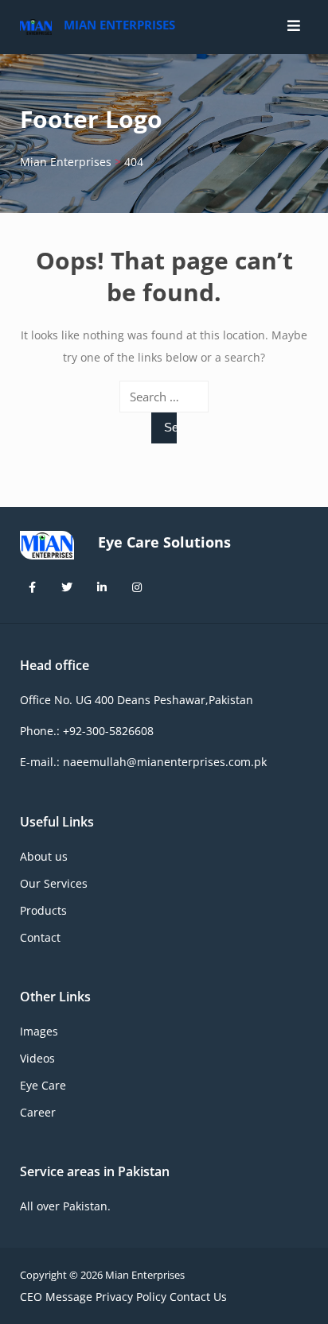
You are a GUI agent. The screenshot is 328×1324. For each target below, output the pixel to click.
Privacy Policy (131, 1296)
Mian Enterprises (119, 25)
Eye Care (43, 1085)
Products (43, 910)
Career (38, 1112)
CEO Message (56, 1296)
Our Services (54, 883)
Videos (37, 1058)
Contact (40, 937)
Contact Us (198, 1296)
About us (44, 856)
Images (39, 1031)
